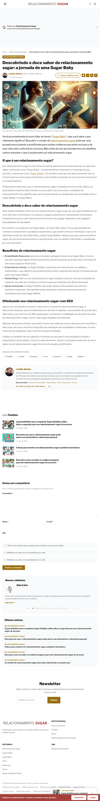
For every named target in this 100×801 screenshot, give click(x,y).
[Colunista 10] (49, 608)
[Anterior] (28, 608)
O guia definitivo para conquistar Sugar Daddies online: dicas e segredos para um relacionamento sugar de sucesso (48, 629)
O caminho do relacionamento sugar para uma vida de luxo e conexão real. (37, 663)
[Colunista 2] (34, 608)
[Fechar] (97, 27)
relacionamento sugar (63, 140)
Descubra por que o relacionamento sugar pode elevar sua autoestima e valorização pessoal (46, 639)
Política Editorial (64, 787)
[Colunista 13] (54, 608)
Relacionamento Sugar (18, 52)
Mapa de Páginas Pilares (12, 773)
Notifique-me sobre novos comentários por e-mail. (26, 553)
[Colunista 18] (63, 608)
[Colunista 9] (47, 608)
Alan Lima (22, 585)
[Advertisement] (68, 27)
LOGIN (92, 798)
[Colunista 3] (36, 608)
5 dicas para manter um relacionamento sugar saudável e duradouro (48, 447)
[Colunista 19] (65, 608)
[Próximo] (72, 608)
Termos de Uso (8, 791)
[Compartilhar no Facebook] (87, 75)
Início (4, 52)
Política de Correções (48, 787)
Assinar (53, 700)
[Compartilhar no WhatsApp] (83, 75)
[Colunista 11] (50, 608)
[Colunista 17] (61, 608)
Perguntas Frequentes (60, 749)
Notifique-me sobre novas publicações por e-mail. (26, 560)
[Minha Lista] (90, 4)
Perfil (59, 382)
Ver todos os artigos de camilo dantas (30, 386)
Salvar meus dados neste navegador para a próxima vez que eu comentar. (35, 545)
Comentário (7, 493)
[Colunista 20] (67, 608)
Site (49, 386)
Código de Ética (79, 787)
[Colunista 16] (60, 608)
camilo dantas (15, 74)
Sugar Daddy (37, 173)
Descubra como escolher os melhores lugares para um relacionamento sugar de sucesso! (44, 655)
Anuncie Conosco (58, 726)
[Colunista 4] (38, 608)
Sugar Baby (59, 136)
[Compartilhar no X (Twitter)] (91, 75)
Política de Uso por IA (30, 787)
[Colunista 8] (45, 608)
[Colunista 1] (32, 608)
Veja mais (9, 602)
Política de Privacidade (11, 787)
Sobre (53, 734)
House (74, 382)
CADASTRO (79, 798)
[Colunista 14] (56, 608)
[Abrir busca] (95, 4)
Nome (5, 522)
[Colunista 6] (41, 608)
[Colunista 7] (43, 608)
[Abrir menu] (5, 4)
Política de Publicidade (41, 791)
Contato (54, 730)
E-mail (50, 522)
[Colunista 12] (52, 608)
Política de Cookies (23, 791)
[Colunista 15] (58, 608)
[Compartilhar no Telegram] (96, 75)
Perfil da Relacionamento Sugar (63, 738)
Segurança (6, 765)
